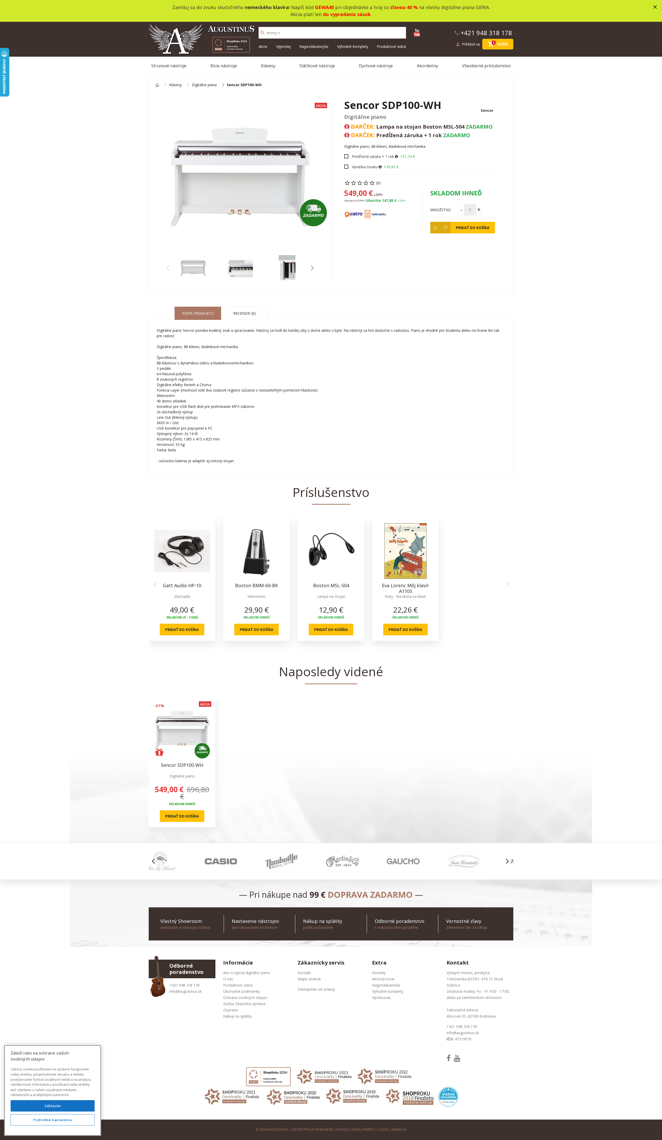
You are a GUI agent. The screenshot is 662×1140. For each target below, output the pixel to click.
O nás (228, 978)
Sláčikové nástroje (317, 66)
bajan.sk (399, 1129)
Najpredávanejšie (313, 46)
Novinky (379, 972)
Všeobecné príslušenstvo (486, 66)
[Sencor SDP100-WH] (240, 177)
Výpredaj (283, 46)
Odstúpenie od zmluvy (316, 989)
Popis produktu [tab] (198, 313)
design (342, 1129)
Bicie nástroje (223, 66)
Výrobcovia (381, 997)
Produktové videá (391, 46)
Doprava (230, 1009)
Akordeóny (427, 66)
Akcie (263, 46)
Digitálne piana (204, 85)
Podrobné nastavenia (52, 1119)
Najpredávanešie (386, 985)
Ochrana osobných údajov (245, 997)
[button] (312, 268)
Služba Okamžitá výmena (244, 1003)
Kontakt (304, 972)
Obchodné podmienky (241, 991)
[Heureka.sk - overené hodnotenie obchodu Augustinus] (448, 1096)
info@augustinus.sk (185, 991)
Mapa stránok (309, 978)
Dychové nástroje (376, 66)
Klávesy (268, 66)
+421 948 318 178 (184, 985)
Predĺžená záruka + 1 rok (373, 156)
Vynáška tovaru (365, 166)
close (655, 7)
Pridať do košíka (473, 227)
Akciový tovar (383, 978)
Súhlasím (52, 1106)
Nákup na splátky (237, 1016)
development (362, 1129)
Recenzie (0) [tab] (244, 313)
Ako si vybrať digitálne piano (246, 972)
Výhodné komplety (352, 46)
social (383, 1129)
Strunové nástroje (168, 66)
